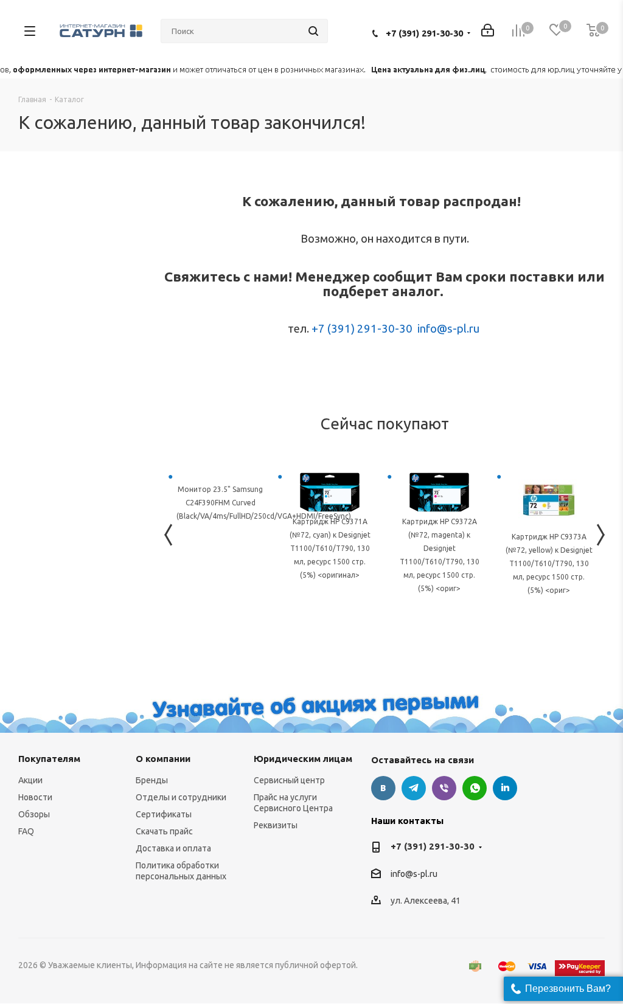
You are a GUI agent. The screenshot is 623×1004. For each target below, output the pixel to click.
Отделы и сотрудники (181, 797)
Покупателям (49, 758)
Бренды (152, 780)
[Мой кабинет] (487, 31)
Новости (35, 797)
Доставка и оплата (173, 848)
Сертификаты (164, 814)
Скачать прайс (164, 831)
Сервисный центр (289, 780)
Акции (30, 780)
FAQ (26, 831)
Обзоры (34, 814)
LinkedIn (505, 788)
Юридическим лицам (303, 758)
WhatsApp (474, 788)
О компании (163, 758)
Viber (444, 788)
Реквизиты (276, 825)
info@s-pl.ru (448, 328)
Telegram (414, 788)
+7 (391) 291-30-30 (424, 33)
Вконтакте (383, 788)
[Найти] (313, 31)
